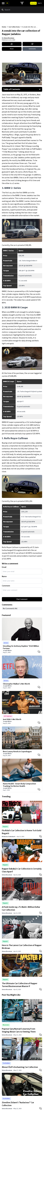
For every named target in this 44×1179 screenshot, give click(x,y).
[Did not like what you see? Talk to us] (32, 44)
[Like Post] (12, 44)
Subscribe (33, 3)
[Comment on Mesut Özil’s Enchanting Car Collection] (40, 1070)
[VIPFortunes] (22, 3)
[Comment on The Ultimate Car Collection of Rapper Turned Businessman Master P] (40, 989)
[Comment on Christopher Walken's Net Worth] (39, 687)
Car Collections (14, 27)
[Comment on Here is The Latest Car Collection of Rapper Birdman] (40, 951)
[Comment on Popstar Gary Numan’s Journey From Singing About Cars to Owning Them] (40, 1034)
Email (4, 567)
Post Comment (22, 599)
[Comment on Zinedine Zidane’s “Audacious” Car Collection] (40, 1108)
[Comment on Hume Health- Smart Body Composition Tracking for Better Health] (39, 789)
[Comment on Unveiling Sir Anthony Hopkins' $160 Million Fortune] (39, 651)
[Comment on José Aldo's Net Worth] (39, 722)
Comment (6, 586)
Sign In (40, 3)
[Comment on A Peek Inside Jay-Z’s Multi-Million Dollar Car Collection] (40, 912)
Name (4, 576)
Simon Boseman (9, 38)
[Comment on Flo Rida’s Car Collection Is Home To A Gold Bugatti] (40, 836)
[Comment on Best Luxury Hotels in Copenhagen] (39, 755)
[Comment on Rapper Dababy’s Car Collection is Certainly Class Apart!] (40, 874)
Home (4, 27)
